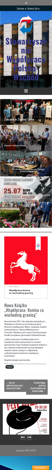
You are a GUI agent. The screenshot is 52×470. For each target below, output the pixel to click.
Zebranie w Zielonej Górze (28, 8)
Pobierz (9, 367)
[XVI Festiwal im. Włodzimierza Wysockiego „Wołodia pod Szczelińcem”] (26, 189)
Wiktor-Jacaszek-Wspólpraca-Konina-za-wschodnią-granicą (25, 364)
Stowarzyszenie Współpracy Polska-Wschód (26, 59)
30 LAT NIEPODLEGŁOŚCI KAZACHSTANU (14, 386)
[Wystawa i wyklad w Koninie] (26, 137)
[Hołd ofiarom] (26, 215)
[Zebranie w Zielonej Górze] (26, 112)
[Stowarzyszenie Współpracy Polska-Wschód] (26, 26)
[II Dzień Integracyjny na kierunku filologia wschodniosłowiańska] (26, 163)
